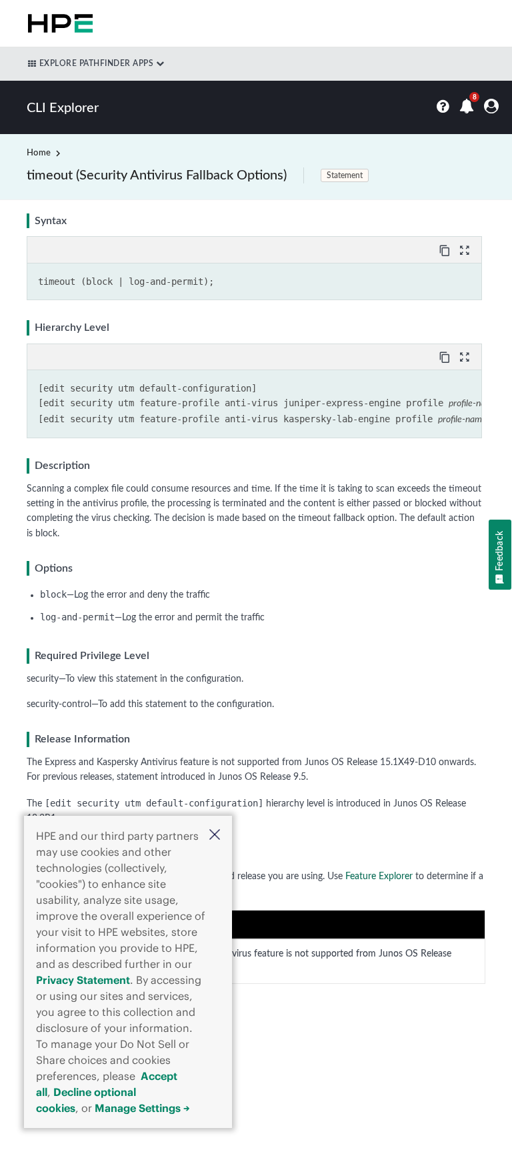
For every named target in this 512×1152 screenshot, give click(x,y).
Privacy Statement (83, 980)
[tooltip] (446, 249)
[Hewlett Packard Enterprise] (58, 23)
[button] (214, 836)
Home (39, 153)
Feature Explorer (379, 876)
